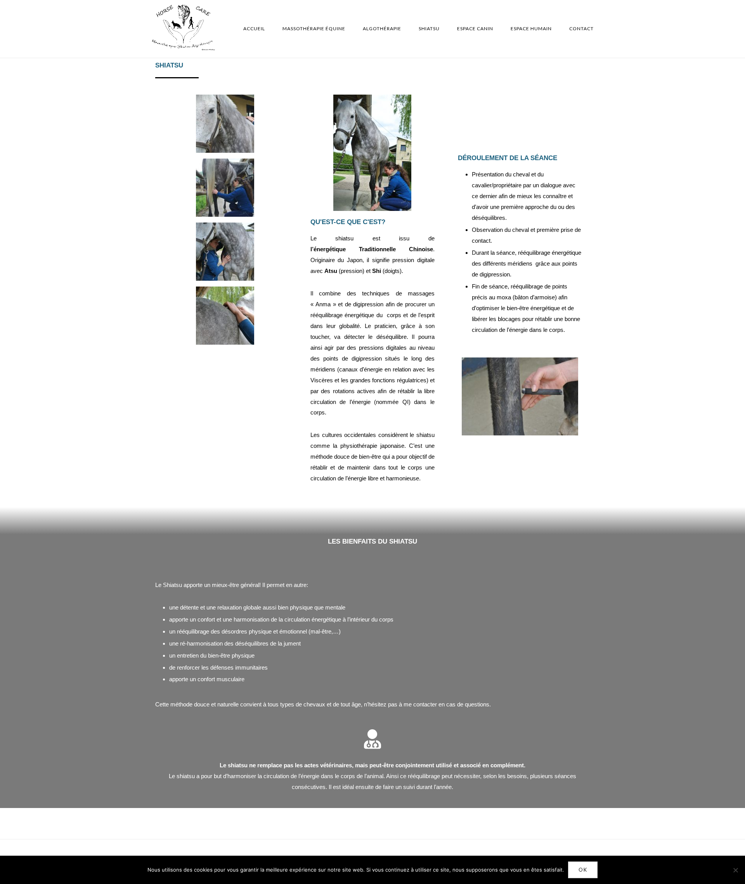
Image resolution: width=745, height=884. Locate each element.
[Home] (183, 48)
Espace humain (531, 28)
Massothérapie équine (313, 28)
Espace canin (475, 28)
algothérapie (382, 28)
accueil (254, 28)
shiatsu (429, 28)
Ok (583, 870)
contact (581, 28)
